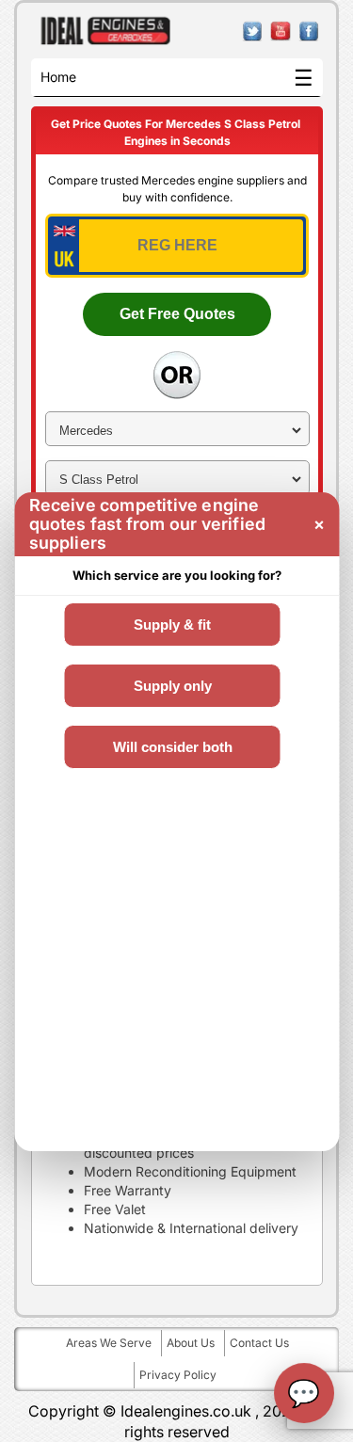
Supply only (172, 686)
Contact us (259, 1343)
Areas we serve (109, 1343)
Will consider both (172, 747)
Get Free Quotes (177, 314)
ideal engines (105, 31)
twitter (253, 31)
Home (58, 77)
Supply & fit (172, 625)
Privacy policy (178, 1375)
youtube (281, 31)
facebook (309, 31)
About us (191, 1343)
